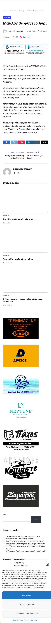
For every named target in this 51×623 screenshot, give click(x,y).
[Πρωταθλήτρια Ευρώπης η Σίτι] (25, 239)
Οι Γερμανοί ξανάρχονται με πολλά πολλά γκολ (25, 551)
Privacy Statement (30, 620)
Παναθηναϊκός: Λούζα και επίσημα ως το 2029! (25, 541)
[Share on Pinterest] (20, 37)
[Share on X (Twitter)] (17, 37)
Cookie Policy (18, 620)
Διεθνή (7, 17)
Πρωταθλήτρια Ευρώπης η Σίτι (18, 259)
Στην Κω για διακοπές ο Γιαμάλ (18, 219)
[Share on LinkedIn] (24, 37)
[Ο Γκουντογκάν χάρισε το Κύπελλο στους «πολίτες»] (25, 279)
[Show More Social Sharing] (29, 37)
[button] (47, 564)
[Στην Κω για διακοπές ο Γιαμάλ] (25, 200)
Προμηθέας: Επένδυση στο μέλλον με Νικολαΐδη (25, 544)
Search (6, 514)
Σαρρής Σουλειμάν (16, 31)
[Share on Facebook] (13, 37)
